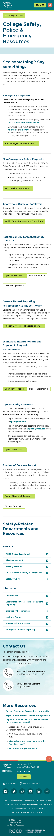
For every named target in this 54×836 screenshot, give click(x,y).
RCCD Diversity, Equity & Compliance (24, 573)
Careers (40, 801)
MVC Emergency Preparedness (19, 144)
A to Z (5, 801)
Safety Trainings (13, 579)
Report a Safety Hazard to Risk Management (27, 716)
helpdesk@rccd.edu (35, 429)
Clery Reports (12, 596)
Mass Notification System (18, 623)
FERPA (47, 805)
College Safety (15, 16)
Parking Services (14, 567)
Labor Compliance (18, 808)
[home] (7, 768)
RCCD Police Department (17, 188)
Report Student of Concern (17, 496)
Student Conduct (13, 506)
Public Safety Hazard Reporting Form (22, 326)
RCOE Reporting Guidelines (22, 749)
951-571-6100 (23, 771)
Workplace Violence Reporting (20, 630)
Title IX (40, 808)
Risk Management (13, 286)
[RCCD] (27, 831)
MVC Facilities (36, 276)
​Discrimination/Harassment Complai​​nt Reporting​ (24, 603)
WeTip (39, 812)
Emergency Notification (32, 805)
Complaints (8, 805)
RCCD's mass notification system (23, 123)
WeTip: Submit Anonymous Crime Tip (23, 221)
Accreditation (16, 801)
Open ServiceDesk (13, 276)
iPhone (23, 130)
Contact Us (23, 776)
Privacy (32, 808)
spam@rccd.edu (18, 422)
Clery (48, 801)
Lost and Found (13, 617)
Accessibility (30, 801)
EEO (17, 805)
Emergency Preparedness (18, 611)
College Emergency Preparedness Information (28, 711)
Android (12, 130)
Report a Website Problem (23, 812)
